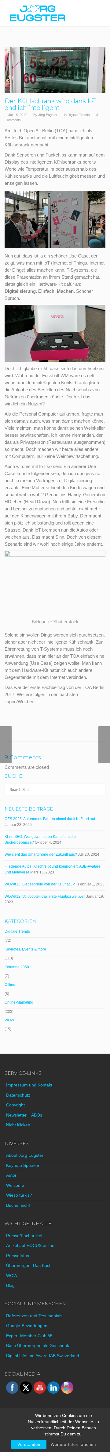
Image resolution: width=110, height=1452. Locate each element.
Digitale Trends (79, 115)
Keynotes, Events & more (25, 949)
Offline (10, 984)
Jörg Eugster (47, 115)
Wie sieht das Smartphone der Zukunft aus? (41, 854)
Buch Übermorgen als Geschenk (37, 1345)
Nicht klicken (18, 1124)
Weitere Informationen (73, 1444)
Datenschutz (18, 1095)
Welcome (15, 1185)
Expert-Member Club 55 (29, 1335)
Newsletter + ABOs (24, 1115)
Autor (11, 1175)
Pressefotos (17, 1255)
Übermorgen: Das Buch (29, 1265)
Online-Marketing (19, 1002)
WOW (9, 1020)
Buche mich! (18, 1205)
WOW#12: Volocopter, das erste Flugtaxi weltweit (45, 896)
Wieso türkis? (19, 1195)
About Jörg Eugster (24, 1155)
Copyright (15, 1104)
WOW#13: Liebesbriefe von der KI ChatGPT (41, 884)
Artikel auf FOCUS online (30, 1245)
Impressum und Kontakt (29, 1084)
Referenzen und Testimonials (34, 1315)
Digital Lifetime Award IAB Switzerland (42, 1355)
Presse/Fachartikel (24, 1235)
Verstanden (28, 1444)
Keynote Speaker (22, 1165)
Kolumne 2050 (17, 967)
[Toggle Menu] (101, 13)
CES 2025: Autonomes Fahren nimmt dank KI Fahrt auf (50, 819)
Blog (10, 1285)
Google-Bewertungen (26, 1325)
